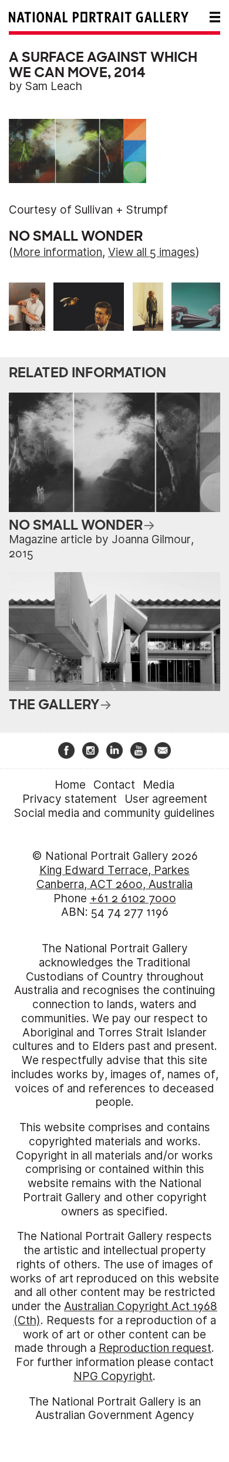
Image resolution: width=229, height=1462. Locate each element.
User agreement (165, 799)
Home (70, 785)
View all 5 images (152, 252)
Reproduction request (155, 1348)
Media (158, 785)
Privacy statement (69, 799)
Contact (114, 785)
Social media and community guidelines (114, 813)
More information (57, 252)
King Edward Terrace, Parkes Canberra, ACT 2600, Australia (114, 877)
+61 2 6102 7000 (133, 898)
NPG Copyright (113, 1376)
